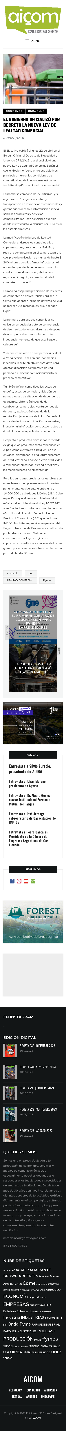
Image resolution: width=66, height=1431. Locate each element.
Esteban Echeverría (18, 1311)
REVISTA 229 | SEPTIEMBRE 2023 (38, 1109)
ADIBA (16, 1270)
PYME (37, 1339)
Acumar (7, 1270)
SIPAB (8, 1346)
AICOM (33, 1379)
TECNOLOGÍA (38, 1346)
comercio (12, 573)
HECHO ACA (15, 1390)
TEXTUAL (17, 1397)
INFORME (50, 1317)
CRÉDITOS (19, 1290)
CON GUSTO (33, 1390)
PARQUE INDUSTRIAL (46, 1324)
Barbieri (45, 1276)
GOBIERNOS (14, 111)
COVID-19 (8, 1290)
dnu (31, 573)
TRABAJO (54, 1346)
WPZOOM (35, 1417)
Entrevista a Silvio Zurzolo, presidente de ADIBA (30, 768)
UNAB (28, 1352)
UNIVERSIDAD (41, 1352)
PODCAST (33, 754)
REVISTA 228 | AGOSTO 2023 (36, 1130)
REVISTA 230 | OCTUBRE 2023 (37, 1088)
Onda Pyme (19, 1324)
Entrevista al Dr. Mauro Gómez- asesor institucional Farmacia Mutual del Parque (30, 799)
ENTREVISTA (37, 1305)
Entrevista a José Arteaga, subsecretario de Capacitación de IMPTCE (32, 818)
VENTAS (7, 1358)
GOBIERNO (47, 1311)
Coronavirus (53, 1283)
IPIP (5, 1324)
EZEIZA (37, 1311)
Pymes (47, 580)
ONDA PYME (36, 111)
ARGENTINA (30, 1276)
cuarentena (32, 1289)
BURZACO (16, 1283)
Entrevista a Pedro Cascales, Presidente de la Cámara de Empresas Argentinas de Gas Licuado (28, 838)
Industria (11, 1317)
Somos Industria (21, 1346)
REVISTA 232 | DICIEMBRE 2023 (37, 1045)
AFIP (24, 1270)
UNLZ (56, 1352)
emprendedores (37, 1297)
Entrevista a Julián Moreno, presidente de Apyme (27, 783)
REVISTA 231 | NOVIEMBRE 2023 (38, 1067)
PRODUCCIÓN (18, 1339)
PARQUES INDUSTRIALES (19, 1331)
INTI (59, 1317)
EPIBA (47, 1305)
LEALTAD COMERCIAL (20, 580)
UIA (6, 1352)
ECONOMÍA (15, 1296)
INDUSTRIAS (32, 1317)
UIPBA (16, 1352)
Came (29, 1283)
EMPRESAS (16, 1304)
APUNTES (31, 1397)
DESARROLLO (50, 1290)
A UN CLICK (50, 1390)
